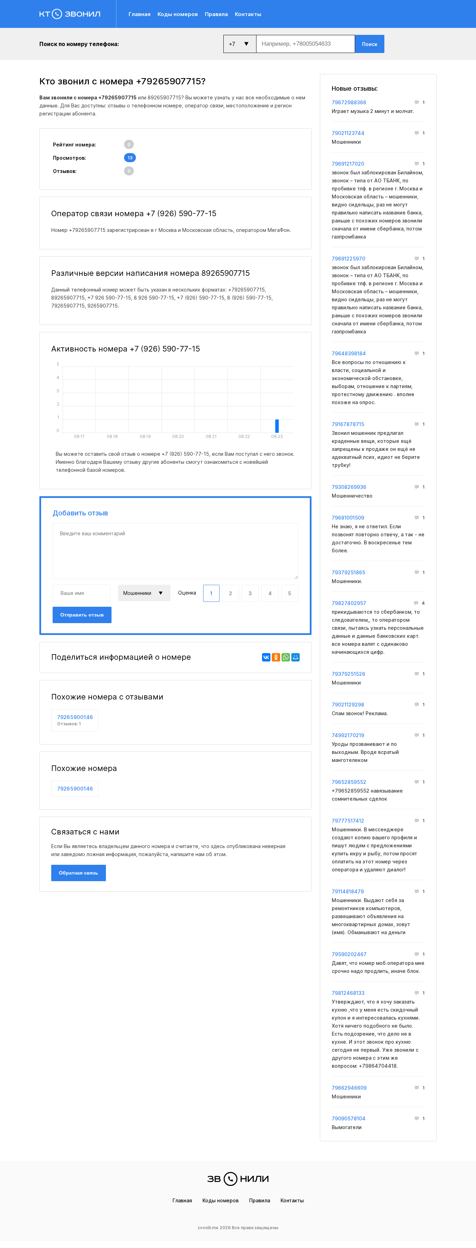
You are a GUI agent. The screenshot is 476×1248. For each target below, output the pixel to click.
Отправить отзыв (82, 615)
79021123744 (348, 133)
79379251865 (348, 572)
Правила (216, 14)
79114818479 (348, 891)
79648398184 (349, 353)
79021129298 (348, 705)
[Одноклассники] (276, 657)
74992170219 (348, 735)
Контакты (248, 14)
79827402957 (349, 603)
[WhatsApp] (286, 657)
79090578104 (349, 1118)
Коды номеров (178, 14)
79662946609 (349, 1088)
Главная (140, 14)
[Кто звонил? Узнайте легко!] (77, 14)
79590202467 (349, 954)
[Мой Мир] (295, 657)
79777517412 (348, 821)
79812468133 (348, 993)
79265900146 (75, 720)
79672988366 (349, 102)
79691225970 (348, 259)
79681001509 (348, 518)
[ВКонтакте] (266, 657)
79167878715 (348, 424)
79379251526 (348, 674)
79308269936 (349, 487)
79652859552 (349, 782)
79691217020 (348, 164)
